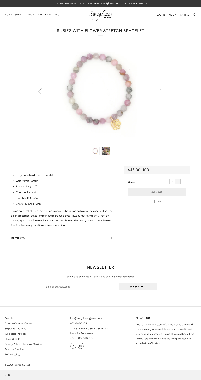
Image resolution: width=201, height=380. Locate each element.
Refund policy (12, 354)
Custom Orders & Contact (19, 323)
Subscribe (137, 286)
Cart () (185, 15)
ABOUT (31, 14)
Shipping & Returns (15, 328)
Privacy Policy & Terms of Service (23, 344)
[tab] (95, 151)
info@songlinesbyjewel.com (86, 318)
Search (9, 318)
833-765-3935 (78, 323)
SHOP (18, 14)
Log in (161, 15)
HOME (8, 14)
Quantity (133, 181)
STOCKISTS (45, 14)
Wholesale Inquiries (15, 333)
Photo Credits (12, 338)
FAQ (57, 14)
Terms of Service (14, 349)
